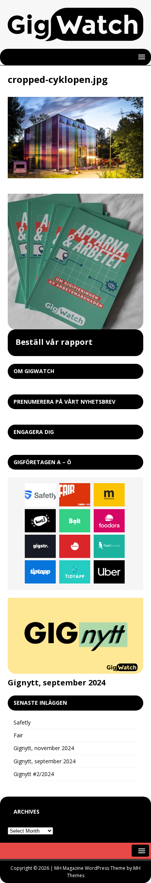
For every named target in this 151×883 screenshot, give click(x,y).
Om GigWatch (34, 371)
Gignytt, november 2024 (44, 748)
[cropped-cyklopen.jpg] (75, 173)
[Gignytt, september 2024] (75, 636)
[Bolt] (74, 520)
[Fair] (74, 494)
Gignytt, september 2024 (56, 682)
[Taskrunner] (109, 546)
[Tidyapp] (74, 572)
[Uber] (109, 572)
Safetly (22, 722)
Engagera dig (34, 431)
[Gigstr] (40, 546)
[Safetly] (40, 494)
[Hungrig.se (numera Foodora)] (74, 546)
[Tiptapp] (40, 572)
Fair (18, 735)
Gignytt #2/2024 (34, 774)
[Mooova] (109, 494)
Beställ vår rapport (54, 342)
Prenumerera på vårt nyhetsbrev (64, 401)
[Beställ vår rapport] (75, 261)
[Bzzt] (40, 520)
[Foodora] (109, 520)
